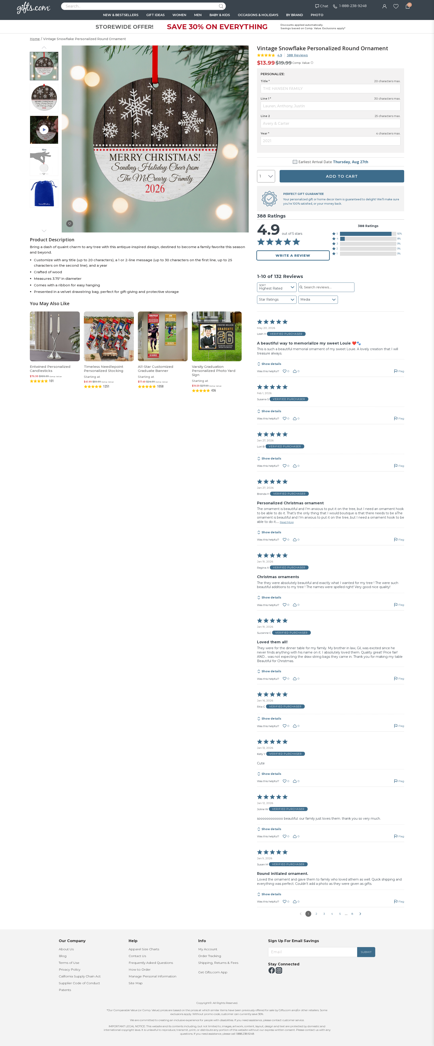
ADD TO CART (342, 176)
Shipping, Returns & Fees (218, 963)
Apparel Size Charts (144, 949)
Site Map (136, 983)
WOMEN (179, 15)
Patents (65, 990)
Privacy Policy (69, 969)
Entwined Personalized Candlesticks (50, 368)
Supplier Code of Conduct (79, 983)
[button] (368, 234)
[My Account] (384, 6)
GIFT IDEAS (155, 15)
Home (35, 39)
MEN (198, 15)
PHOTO (317, 15)
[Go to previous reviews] (301, 914)
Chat (324, 6)
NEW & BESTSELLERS (120, 15)
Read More (287, 522)
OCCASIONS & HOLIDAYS (258, 15)
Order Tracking (209, 956)
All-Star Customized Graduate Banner (155, 368)
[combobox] (277, 287)
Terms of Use (69, 963)
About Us (66, 949)
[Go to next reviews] (360, 914)
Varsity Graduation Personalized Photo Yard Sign (214, 370)
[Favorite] (396, 6)
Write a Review (293, 255)
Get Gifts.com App (212, 972)
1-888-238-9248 (353, 6)
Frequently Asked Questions (151, 963)
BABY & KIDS (220, 15)
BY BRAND (294, 15)
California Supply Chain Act (80, 976)
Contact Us (137, 956)
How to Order (140, 969)
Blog (62, 956)
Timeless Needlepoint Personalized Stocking (103, 368)
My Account (207, 949)
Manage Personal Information (152, 976)
